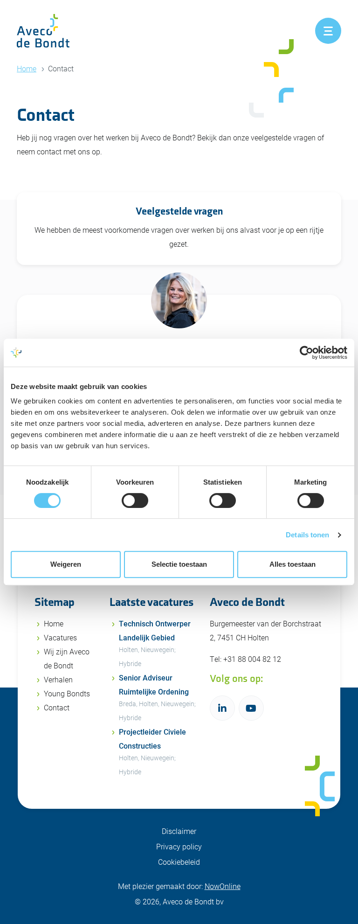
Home (26, 68)
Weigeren (65, 564)
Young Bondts (67, 693)
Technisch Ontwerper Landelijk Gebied (155, 643)
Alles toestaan (292, 564)
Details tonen (307, 535)
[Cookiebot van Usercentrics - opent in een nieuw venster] (306, 353)
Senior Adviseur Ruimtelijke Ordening (157, 697)
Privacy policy (179, 846)
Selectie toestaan (179, 564)
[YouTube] (251, 708)
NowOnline (223, 886)
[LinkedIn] (222, 708)
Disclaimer (179, 831)
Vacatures (60, 637)
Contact (56, 707)
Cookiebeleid (179, 862)
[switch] (135, 500)
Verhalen (58, 679)
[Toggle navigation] (328, 31)
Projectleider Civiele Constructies (152, 751)
